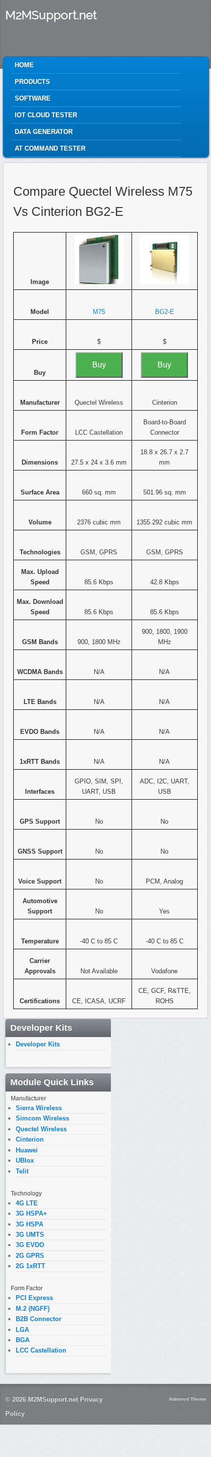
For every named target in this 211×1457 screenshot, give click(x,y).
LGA (22, 1329)
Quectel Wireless (41, 1129)
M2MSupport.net (51, 15)
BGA (22, 1340)
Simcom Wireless (42, 1118)
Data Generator (44, 131)
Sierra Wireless (39, 1108)
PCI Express (34, 1297)
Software (33, 98)
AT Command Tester (50, 148)
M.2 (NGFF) (33, 1308)
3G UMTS (30, 1234)
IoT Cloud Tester (46, 115)
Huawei (27, 1150)
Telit (22, 1171)
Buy (99, 365)
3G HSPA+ (31, 1213)
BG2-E (164, 311)
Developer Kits (38, 1044)
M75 (99, 311)
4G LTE (27, 1203)
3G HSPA (29, 1224)
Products (32, 81)
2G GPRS (30, 1255)
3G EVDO (30, 1245)
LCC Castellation (41, 1350)
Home (24, 65)
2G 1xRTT (30, 1266)
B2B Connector (38, 1319)
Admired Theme (188, 1399)
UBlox (25, 1160)
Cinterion (30, 1139)
